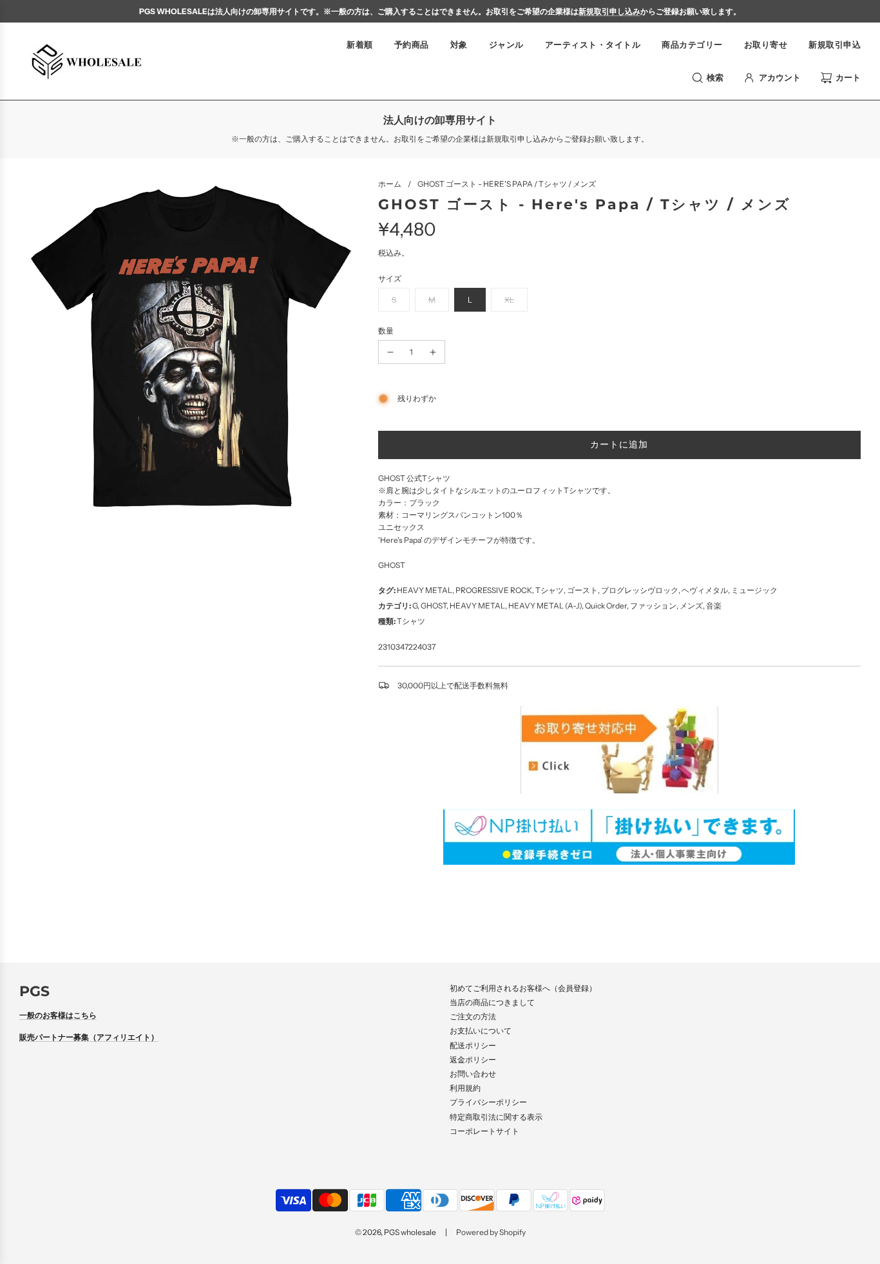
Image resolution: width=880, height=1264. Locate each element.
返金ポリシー (473, 1059)
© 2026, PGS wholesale (395, 1232)
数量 (386, 330)
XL (509, 300)
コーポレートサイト (484, 1131)
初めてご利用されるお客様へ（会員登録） (523, 988)
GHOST (391, 565)
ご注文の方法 (473, 1016)
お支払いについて (481, 1030)
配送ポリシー (473, 1045)
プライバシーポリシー (488, 1102)
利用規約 (465, 1088)
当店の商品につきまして (492, 1002)
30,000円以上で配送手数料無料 (452, 685)
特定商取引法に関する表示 (496, 1117)
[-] (390, 352)
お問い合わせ (473, 1074)
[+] (433, 352)
